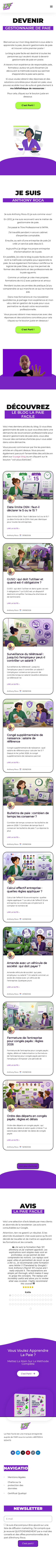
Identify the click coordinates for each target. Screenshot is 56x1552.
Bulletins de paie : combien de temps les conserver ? (28, 814)
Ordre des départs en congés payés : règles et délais (27, 1117)
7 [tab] (26, 1295)
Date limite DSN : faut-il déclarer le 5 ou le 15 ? (23, 508)
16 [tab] (51, 1295)
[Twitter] (18, 1453)
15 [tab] (48, 1295)
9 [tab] (32, 1295)
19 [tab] (16, 1300)
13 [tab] (43, 1295)
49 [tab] (31, 1309)
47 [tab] (48, 1304)
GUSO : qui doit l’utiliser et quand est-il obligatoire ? (25, 581)
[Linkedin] (38, 1453)
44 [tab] (40, 1304)
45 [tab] (43, 1304)
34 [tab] (13, 1304)
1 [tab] (10, 1295)
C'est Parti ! (28, 105)
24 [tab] (29, 1300)
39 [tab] (26, 1304)
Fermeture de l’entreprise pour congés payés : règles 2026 (25, 1041)
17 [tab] (10, 1300)
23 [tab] (26, 1300)
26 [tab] (35, 1300)
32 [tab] (51, 1300)
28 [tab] (40, 1300)
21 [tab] (21, 1300)
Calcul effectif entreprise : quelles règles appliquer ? (24, 889)
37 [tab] (21, 1304)
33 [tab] (10, 1304)
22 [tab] (24, 1300)
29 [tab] (43, 1300)
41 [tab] (32, 1304)
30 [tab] (46, 1300)
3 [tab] (16, 1295)
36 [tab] (18, 1304)
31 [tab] (48, 1300)
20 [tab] (18, 1300)
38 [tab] (24, 1304)
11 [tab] (37, 1295)
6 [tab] (24, 1295)
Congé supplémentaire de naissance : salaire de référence (25, 738)
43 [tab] (37, 1304)
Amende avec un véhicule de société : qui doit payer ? (27, 964)
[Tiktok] (33, 1453)
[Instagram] (23, 1453)
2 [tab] (13, 1295)
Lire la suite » (13, 528)
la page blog (19, 456)
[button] (51, 6)
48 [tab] (51, 1304)
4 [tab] (18, 1295)
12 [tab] (40, 1295)
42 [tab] (35, 1304)
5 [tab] (21, 1295)
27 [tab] (37, 1300)
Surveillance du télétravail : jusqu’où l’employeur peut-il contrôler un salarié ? (26, 657)
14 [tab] (46, 1295)
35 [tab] (16, 1304)
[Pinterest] (28, 1453)
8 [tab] (29, 1295)
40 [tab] (29, 1304)
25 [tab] (32, 1300)
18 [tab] (13, 1300)
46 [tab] (46, 1304)
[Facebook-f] (13, 1453)
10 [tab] (35, 1295)
